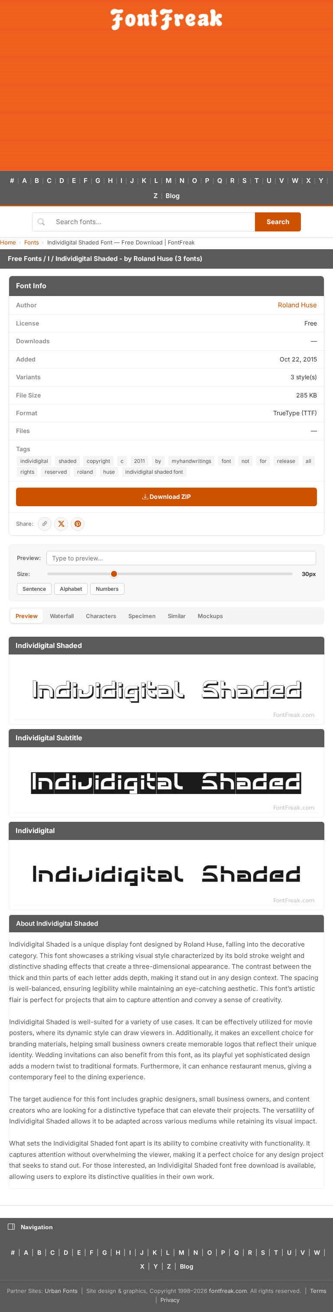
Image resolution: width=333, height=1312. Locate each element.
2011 (139, 461)
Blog (173, 196)
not (245, 461)
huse (109, 472)
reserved (56, 472)
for (263, 461)
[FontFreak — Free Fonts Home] (166, 19)
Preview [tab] (27, 615)
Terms (318, 1290)
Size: (23, 573)
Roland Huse (153, 258)
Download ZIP (169, 496)
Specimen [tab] (142, 615)
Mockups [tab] (210, 615)
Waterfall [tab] (62, 615)
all (308, 461)
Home (8, 242)
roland (85, 472)
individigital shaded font (154, 472)
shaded (67, 461)
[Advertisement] (166, 105)
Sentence (34, 589)
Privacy (170, 1299)
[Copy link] (45, 524)
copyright (98, 461)
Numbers (107, 589)
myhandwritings (191, 461)
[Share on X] (61, 524)
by (158, 461)
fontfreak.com (228, 1290)
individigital (34, 461)
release (286, 461)
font (226, 461)
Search (278, 222)
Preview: (29, 557)
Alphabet (71, 589)
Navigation (37, 1227)
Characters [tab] (101, 615)
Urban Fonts (61, 1290)
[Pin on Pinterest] (78, 524)
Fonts (31, 242)
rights (27, 472)
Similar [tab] (177, 615)
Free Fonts (25, 258)
